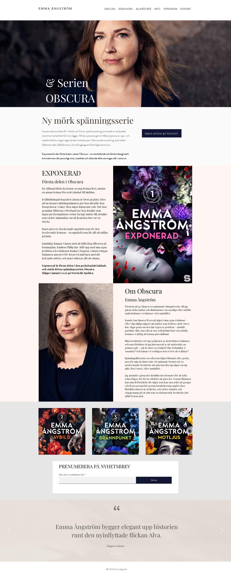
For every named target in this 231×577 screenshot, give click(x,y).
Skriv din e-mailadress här (71, 475)
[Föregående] (9, 530)
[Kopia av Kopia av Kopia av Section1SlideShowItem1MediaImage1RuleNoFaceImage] (111, 553)
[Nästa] (221, 530)
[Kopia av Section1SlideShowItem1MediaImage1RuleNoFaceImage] (117, 553)
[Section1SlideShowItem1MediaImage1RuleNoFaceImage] (114, 553)
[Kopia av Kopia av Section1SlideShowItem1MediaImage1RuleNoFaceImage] (120, 553)
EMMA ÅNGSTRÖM (55, 8)
